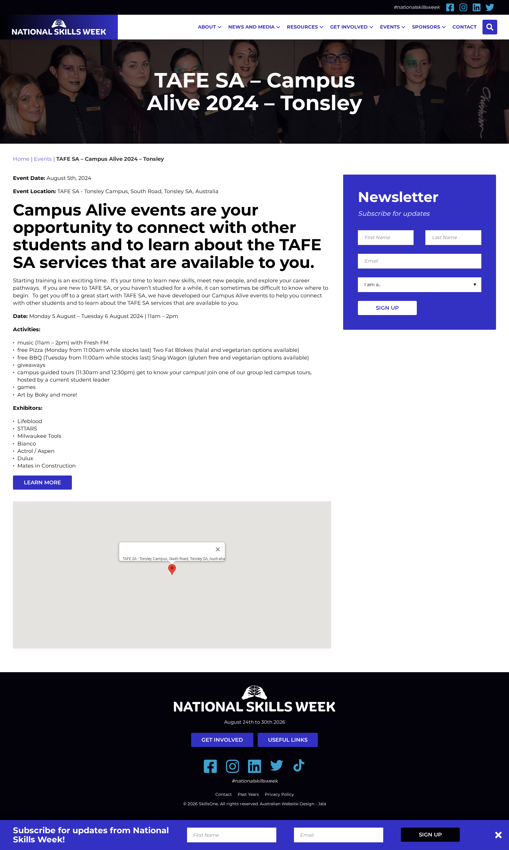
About (207, 27)
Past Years (248, 794)
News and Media (251, 27)
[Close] (218, 549)
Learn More (42, 482)
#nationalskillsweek (417, 7)
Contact (464, 27)
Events (390, 27)
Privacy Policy (279, 794)
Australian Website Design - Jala (293, 803)
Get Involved (349, 27)
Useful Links (288, 740)
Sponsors (426, 27)
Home (21, 159)
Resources (302, 27)
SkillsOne (208, 803)
